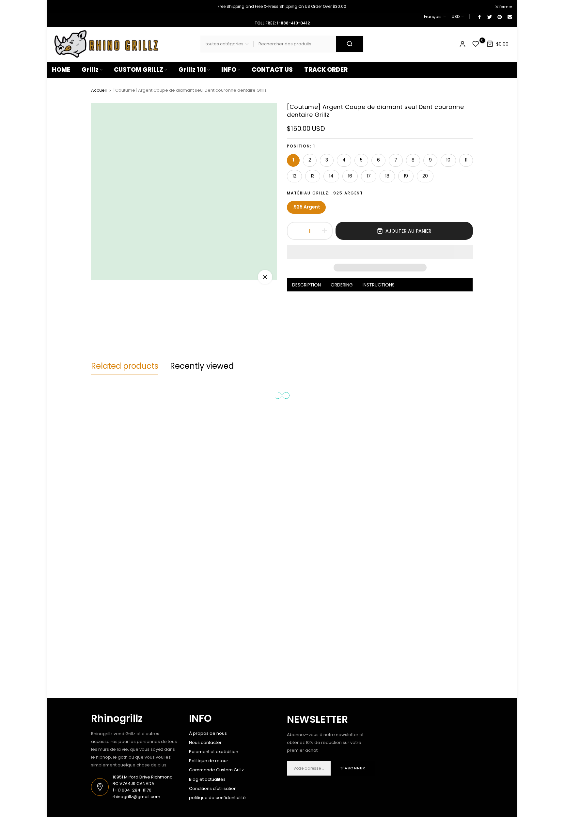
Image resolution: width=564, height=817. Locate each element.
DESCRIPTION (306, 285)
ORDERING (342, 285)
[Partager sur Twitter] (489, 16)
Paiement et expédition (213, 751)
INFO (228, 70)
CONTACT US (272, 70)
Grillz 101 (192, 70)
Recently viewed (202, 366)
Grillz (90, 70)
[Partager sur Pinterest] (499, 16)
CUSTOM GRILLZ (138, 70)
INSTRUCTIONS (379, 285)
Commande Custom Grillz (216, 770)
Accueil (99, 90)
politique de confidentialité (217, 797)
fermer (62, 7)
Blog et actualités (207, 779)
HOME (61, 70)
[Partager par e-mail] (509, 16)
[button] (380, 252)
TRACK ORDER (326, 70)
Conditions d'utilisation (213, 788)
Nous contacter (205, 742)
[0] (475, 44)
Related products (124, 366)
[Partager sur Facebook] (479, 16)
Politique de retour (208, 761)
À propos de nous (208, 733)
